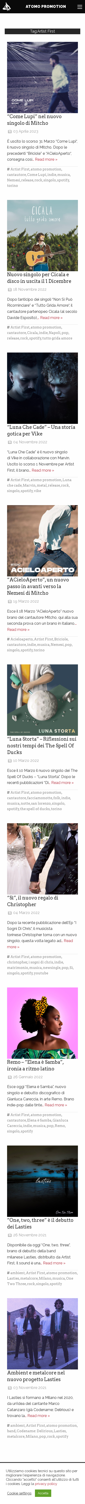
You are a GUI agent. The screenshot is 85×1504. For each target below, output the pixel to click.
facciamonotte (39, 798)
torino (12, 186)
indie (51, 175)
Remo (60, 1126)
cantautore (16, 175)
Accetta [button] (43, 1493)
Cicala (32, 333)
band (11, 1431)
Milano (45, 1278)
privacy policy (46, 1484)
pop (65, 333)
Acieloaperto (21, 639)
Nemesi (13, 180)
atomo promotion (46, 169)
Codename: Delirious (35, 1431)
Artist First (20, 169)
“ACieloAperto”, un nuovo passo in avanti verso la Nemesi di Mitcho (38, 586)
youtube (41, 973)
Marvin (29, 485)
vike (37, 491)
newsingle (51, 968)
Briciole (61, 639)
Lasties (13, 1278)
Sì (71, 968)
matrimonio (17, 968)
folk (56, 798)
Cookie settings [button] (19, 1493)
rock (38, 180)
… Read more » (44, 159)
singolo (49, 180)
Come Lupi (36, 175)
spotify (63, 180)
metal (42, 485)
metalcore (29, 1278)
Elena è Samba (39, 1120)
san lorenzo (41, 803)
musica (63, 175)
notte (25, 803)
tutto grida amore (57, 338)
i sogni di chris (41, 962)
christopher (17, 962)
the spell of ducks (35, 809)
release (27, 180)
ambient (17, 1273)
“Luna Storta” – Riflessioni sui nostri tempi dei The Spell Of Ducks (41, 745)
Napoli (54, 333)
